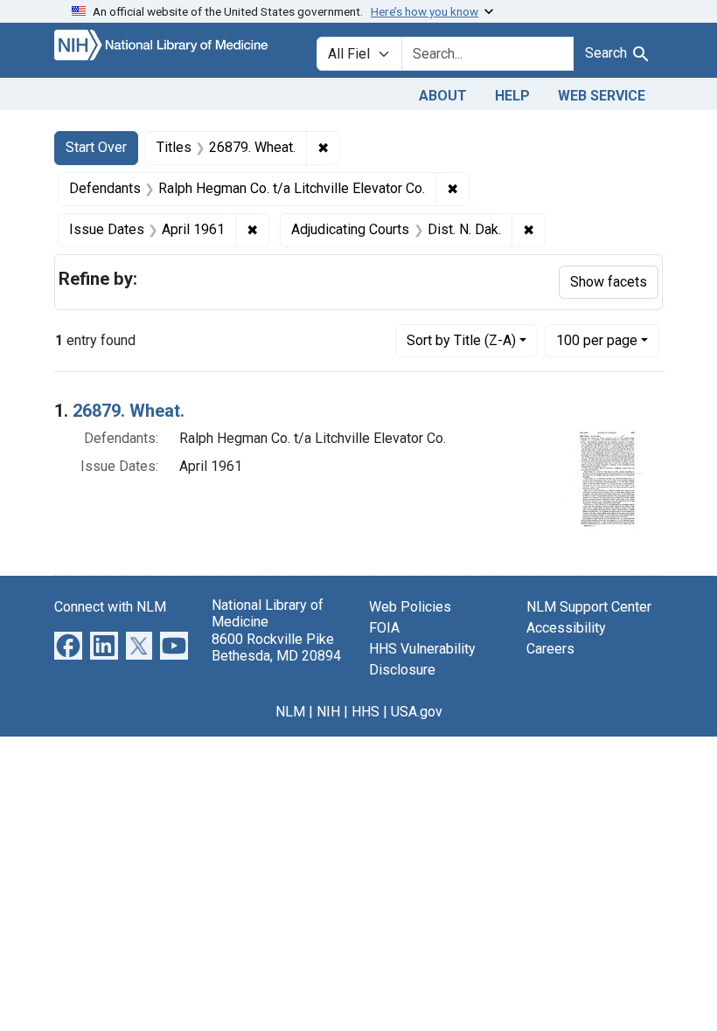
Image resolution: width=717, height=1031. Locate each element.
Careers (550, 648)
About (443, 95)
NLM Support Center (588, 607)
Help (512, 95)
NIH (328, 711)
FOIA (384, 627)
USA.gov (416, 711)
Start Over (96, 147)
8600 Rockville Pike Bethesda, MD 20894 (276, 647)
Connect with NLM (110, 607)
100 (596, 340)
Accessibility (566, 627)
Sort (461, 340)
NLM (290, 711)
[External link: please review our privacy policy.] (68, 645)
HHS (365, 711)
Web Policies (410, 607)
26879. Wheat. (128, 410)
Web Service (601, 95)
